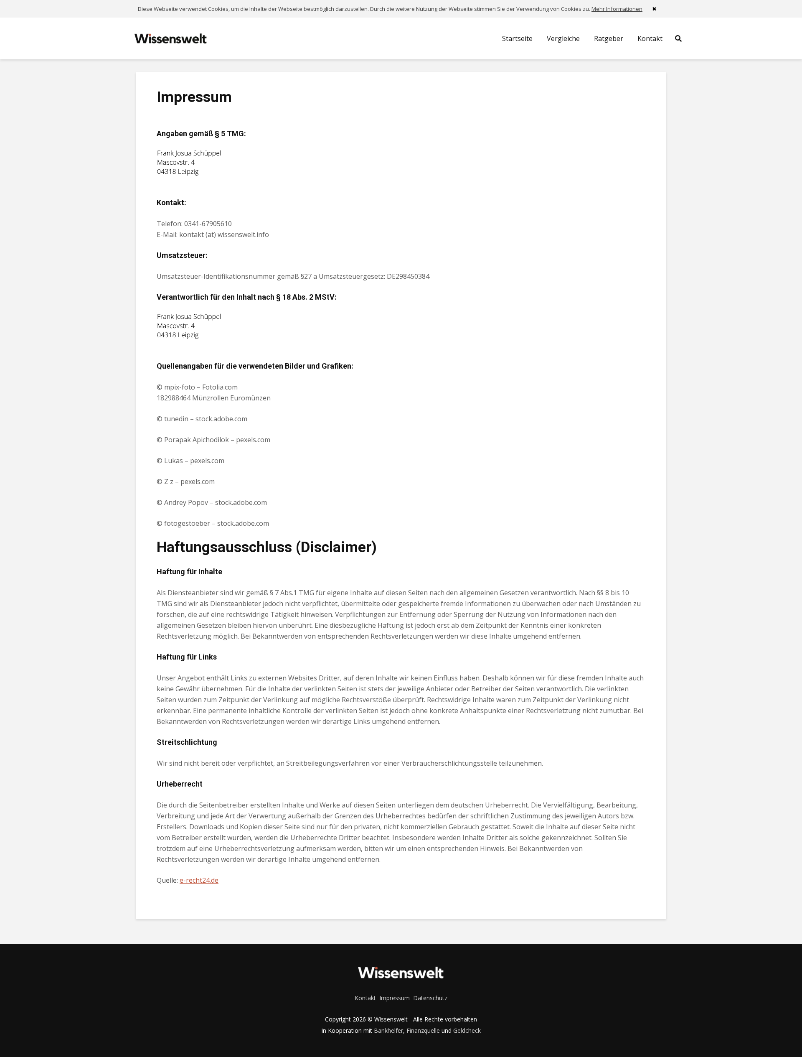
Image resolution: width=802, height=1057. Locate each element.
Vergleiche (563, 38)
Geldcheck (467, 1030)
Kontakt (649, 38)
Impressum (394, 998)
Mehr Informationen (616, 9)
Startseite (517, 38)
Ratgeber (608, 38)
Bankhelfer (388, 1030)
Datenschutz (430, 998)
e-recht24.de (199, 880)
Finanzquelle (423, 1030)
